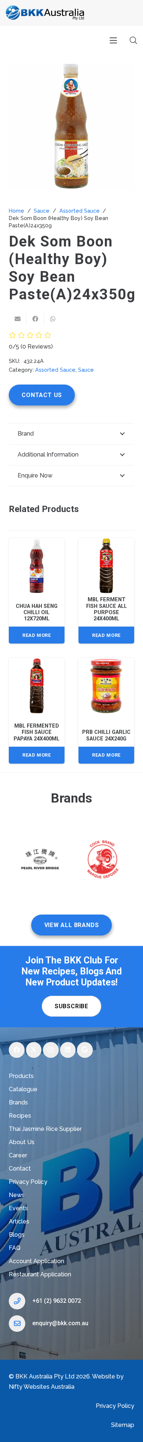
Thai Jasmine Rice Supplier (45, 1128)
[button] (113, 40)
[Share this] (35, 319)
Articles (19, 1221)
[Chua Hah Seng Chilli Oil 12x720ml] (37, 566)
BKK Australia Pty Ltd (44, 1376)
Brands (18, 1102)
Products (21, 1076)
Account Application (36, 1261)
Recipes (20, 1115)
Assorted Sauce (79, 211)
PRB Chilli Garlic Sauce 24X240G (106, 735)
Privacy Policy (28, 1181)
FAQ (15, 1247)
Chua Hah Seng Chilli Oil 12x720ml (37, 612)
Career (18, 1155)
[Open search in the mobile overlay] (133, 40)
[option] (40, 861)
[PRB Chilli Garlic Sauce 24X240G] (106, 686)
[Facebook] (17, 1050)
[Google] (85, 1050)
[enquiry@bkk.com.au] (20, 1323)
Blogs (17, 1234)
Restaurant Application (40, 1274)
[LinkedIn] (68, 1050)
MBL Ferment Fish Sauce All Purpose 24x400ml (106, 609)
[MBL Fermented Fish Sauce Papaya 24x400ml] (37, 686)
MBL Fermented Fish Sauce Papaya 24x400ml (36, 732)
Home (16, 211)
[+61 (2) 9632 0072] (20, 1301)
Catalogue (23, 1089)
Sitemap (122, 1424)
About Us (21, 1142)
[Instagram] (51, 1050)
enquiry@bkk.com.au (60, 1323)
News (17, 1195)
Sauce (42, 211)
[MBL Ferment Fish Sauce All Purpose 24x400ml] (106, 566)
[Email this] (17, 319)
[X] (34, 1050)
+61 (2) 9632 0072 (56, 1300)
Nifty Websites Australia (41, 1386)
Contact (20, 1168)
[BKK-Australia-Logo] (45, 13)
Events (18, 1208)
